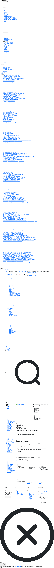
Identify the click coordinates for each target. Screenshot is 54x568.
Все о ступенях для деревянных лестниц (9, 155)
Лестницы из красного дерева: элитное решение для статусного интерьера (14, 253)
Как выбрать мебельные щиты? (7, 170)
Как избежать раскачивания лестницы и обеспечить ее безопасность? (14, 222)
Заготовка (5, 57)
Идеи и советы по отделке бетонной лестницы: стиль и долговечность (13, 229)
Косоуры (5, 59)
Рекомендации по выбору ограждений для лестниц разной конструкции (14, 98)
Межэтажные (6, 40)
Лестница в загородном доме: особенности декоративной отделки (13, 174)
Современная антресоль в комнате (8, 188)
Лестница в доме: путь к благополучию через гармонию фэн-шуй (13, 230)
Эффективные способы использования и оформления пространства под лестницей (16, 214)
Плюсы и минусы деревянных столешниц (9, 151)
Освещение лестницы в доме (7, 187)
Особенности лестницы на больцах (8, 186)
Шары (5, 63)
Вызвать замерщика (39, 422)
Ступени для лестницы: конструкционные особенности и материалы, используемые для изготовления (18, 156)
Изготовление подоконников (7, 65)
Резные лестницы (6, 30)
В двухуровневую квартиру (8, 39)
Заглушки (5, 61)
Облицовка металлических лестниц (9, 10)
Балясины (5, 46)
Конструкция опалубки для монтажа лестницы (10, 212)
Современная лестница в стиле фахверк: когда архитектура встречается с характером (16, 236)
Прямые (5, 23)
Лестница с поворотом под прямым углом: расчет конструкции (12, 209)
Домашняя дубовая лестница (7, 130)
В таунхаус (5, 34)
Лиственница (6, 6)
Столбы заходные (6, 50)
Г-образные (5, 13)
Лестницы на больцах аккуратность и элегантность (11, 137)
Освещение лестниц (6, 107)
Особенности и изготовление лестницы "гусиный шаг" (11, 135)
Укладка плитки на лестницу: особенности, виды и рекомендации (13, 199)
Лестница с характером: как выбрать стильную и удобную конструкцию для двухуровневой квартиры (18, 240)
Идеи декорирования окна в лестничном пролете (10, 216)
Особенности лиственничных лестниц (8, 133)
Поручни (5, 47)
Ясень (5, 4)
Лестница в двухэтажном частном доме (9, 196)
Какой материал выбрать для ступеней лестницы (10, 88)
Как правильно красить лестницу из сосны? (9, 82)
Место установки (5, 32)
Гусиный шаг (6, 26)
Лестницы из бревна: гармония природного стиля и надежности (13, 233)
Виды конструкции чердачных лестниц (9, 101)
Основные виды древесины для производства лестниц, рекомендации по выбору (15, 202)
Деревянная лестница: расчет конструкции (9, 206)
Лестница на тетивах (6, 136)
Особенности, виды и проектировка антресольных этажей (12, 203)
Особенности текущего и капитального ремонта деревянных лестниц (13, 197)
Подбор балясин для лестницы (7, 103)
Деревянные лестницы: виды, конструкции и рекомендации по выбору (13, 93)
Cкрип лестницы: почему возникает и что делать (10, 86)
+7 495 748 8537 (29, 273)
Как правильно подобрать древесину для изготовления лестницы (13, 219)
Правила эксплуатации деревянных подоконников (10, 152)
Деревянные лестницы (7, 8)
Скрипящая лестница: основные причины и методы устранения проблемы (14, 200)
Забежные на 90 (6, 28)
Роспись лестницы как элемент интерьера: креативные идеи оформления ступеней (16, 257)
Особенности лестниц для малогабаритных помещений (11, 181)
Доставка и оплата (4, 71)
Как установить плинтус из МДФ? (8, 172)
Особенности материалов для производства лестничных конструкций (13, 198)
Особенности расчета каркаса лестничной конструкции (11, 191)
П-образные (6, 14)
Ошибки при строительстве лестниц (8, 109)
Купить (17, 484)
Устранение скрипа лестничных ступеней (9, 213)
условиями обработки (17, 566)
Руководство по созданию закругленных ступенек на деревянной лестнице (14, 218)
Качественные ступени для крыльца (8, 193)
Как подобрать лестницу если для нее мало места (10, 115)
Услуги (3, 64)
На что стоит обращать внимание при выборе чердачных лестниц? (13, 161)
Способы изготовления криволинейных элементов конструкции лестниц (14, 94)
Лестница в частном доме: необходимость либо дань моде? (12, 95)
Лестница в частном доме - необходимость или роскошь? (11, 91)
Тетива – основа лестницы (7, 110)
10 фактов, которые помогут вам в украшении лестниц (11, 162)
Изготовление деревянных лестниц (8, 106)
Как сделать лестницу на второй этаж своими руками (11, 75)
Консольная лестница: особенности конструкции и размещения (13, 87)
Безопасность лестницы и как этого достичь (9, 92)
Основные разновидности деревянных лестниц (10, 158)
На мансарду (6, 38)
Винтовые (5, 22)
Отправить (40, 487)
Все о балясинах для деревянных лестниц (9, 160)
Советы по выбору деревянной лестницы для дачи (10, 157)
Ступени (5, 44)
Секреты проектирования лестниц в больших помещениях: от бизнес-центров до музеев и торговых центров (20, 221)
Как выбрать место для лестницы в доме (9, 123)
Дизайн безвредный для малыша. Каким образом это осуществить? (13, 167)
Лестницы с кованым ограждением (9, 17)
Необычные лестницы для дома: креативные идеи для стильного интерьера (14, 220)
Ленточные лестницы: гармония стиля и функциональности (12, 232)
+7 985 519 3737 (6, 269)
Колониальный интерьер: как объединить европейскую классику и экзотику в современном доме (18, 255)
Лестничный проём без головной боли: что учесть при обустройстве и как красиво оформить (17, 242)
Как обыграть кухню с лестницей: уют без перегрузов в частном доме (13, 238)
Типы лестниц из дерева (6, 168)
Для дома (5, 36)
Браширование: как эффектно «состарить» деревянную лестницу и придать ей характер (16, 249)
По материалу (5, 1)
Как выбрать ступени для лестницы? (8, 173)
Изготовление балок (6, 68)
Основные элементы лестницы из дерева (9, 150)
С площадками (6, 31)
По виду (4, 7)
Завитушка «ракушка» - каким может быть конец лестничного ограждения (14, 166)
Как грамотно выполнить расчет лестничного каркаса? (11, 179)
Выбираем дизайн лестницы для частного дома (10, 183)
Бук (4, 5)
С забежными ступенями (7, 27)
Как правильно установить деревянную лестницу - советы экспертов (13, 78)
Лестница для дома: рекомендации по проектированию (11, 97)
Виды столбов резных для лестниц (8, 102)
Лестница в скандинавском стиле (8, 117)
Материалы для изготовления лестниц (9, 108)
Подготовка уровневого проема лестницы (9, 90)
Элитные (5, 20)
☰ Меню (1, 268)
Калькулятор (3, 266)
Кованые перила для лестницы (8, 43)
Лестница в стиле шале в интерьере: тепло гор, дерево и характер (13, 243)
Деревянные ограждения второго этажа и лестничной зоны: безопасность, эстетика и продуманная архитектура (20, 251)
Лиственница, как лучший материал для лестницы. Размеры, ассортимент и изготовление (17, 140)
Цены (2, 70)
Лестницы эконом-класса (8, 16)
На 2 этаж (5, 15)
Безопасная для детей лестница (7, 120)
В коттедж (5, 33)
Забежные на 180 (6, 29)
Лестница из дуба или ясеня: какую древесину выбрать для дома (13, 261)
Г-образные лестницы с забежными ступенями (10, 113)
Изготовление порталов (6, 67)
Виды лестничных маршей (7, 111)
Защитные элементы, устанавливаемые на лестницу (11, 126)
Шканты (5, 62)
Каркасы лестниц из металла (8, 42)
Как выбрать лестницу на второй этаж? (9, 80)
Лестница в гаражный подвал (7, 195)
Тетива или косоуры (6, 116)
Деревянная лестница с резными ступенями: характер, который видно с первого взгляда (16, 248)
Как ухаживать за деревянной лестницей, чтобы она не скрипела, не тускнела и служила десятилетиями (19, 263)
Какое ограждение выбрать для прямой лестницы (10, 89)
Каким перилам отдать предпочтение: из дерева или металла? (12, 159)
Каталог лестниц (4, 0)
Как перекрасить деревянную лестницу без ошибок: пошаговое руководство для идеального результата (19, 259)
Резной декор (6, 52)
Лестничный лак (5, 118)
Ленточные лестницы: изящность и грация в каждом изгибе (12, 246)
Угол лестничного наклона (7, 121)
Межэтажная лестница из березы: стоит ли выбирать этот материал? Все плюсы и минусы (17, 262)
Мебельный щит (6, 45)
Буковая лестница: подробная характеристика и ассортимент (12, 141)
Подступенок (6, 49)
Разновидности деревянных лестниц (8, 142)
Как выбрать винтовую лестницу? (8, 169)
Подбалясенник (6, 60)
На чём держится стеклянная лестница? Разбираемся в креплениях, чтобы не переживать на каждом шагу (19, 239)
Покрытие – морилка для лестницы (8, 210)
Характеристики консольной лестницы (9, 127)
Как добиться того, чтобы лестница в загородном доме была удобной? (14, 154)
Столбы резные (6, 51)
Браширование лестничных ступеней (8, 119)
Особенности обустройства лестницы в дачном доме (11, 175)
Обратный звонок (41, 273)
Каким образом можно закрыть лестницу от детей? (10, 180)
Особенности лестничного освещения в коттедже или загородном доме (14, 177)
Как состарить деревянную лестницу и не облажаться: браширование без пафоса (15, 235)
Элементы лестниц (6, 41)
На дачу (5, 35)
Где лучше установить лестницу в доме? (9, 100)
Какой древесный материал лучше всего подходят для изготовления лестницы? (15, 153)
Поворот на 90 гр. (6, 11)
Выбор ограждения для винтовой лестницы (9, 96)
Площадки (5, 48)
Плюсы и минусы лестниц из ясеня (8, 83)
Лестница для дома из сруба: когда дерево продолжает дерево (12, 247)
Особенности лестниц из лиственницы (9, 148)
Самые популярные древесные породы (9, 147)
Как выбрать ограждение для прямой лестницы (10, 129)
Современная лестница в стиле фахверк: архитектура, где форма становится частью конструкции (18, 250)
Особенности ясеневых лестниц (7, 132)
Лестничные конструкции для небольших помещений (11, 194)
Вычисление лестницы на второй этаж (8, 114)
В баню (5, 37)
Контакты (30, 498)
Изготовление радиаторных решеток (8, 69)
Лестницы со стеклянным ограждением (10, 18)
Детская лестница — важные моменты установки (10, 163)
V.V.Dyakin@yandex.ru (22, 271)
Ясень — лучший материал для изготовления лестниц (11, 139)
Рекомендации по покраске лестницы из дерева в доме (11, 76)
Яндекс (20, 274)
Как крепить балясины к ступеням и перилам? (10, 171)
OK (0, 567)
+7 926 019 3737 (33, 275)
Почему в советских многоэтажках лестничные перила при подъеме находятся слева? (16, 231)
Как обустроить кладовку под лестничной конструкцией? (11, 176)
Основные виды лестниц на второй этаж (9, 77)
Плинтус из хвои (6, 56)
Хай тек (5, 21)
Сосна (5, 3)
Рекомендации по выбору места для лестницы (10, 149)
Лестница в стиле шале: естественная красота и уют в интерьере (13, 227)
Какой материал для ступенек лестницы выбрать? (10, 99)
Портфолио (3, 72)
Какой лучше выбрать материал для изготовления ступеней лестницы (13, 182)
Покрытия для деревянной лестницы (8, 207)
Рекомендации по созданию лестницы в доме (10, 128)
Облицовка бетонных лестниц (8, 9)
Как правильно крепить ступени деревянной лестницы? (11, 79)
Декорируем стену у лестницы (7, 211)
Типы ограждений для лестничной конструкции (10, 122)
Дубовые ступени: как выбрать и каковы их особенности (11, 138)
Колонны (5, 53)
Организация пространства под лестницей (9, 112)
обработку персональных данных (15, 489)
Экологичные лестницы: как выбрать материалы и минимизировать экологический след (16, 226)
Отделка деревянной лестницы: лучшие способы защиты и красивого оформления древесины (17, 258)
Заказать (34, 422)
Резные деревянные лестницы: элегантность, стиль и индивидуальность (14, 234)
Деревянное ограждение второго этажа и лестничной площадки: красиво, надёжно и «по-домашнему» (19, 237)
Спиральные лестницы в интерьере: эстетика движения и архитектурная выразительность (17, 256)
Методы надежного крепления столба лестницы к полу (11, 217)
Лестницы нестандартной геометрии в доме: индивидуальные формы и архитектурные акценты (17, 252)
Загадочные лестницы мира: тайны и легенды (10, 228)
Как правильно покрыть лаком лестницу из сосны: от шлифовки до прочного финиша (16, 260)
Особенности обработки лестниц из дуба (9, 81)
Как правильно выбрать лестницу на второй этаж (10, 189)
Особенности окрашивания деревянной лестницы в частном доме (13, 178)
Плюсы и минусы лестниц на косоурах (8, 134)
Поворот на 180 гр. (7, 12)
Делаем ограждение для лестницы (8, 208)
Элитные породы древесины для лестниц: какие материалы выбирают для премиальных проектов (18, 254)
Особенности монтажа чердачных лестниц (9, 190)
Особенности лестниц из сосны (7, 146)
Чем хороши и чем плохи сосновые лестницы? (10, 131)
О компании (3, 73)
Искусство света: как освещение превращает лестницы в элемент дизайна (14, 223)
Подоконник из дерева (6, 143)
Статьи (3, 74)
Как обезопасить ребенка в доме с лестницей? (10, 192)
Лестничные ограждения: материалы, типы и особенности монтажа (13, 201)
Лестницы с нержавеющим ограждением (10, 19)
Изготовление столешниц (7, 66)
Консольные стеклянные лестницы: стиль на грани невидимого (12, 241)
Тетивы (5, 58)
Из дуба (5, 2)
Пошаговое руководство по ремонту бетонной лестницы (11, 215)
